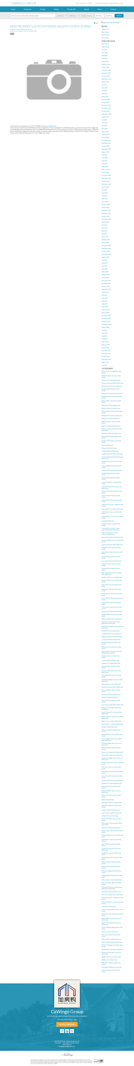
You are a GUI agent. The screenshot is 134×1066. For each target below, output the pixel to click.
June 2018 (105, 333)
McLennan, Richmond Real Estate (111, 694)
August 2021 (105, 222)
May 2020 (104, 266)
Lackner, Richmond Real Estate (110, 660)
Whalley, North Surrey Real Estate (111, 957)
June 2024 (105, 123)
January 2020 (105, 277)
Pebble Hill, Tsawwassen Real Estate (112, 755)
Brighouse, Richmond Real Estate (111, 426)
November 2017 (106, 353)
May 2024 (104, 125)
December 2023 (106, 140)
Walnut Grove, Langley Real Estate (111, 939)
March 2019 (105, 307)
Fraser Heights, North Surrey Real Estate (26, 31)
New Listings (105, 32)
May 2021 (104, 231)
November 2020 (106, 248)
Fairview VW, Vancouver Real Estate (112, 577)
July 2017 (104, 365)
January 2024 (105, 137)
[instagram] (72, 1031)
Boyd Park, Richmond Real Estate (111, 405)
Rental (86, 9)
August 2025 (105, 82)
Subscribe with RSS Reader (111, 22)
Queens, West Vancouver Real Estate (112, 780)
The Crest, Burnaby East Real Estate (112, 894)
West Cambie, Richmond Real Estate (112, 942)
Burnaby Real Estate (107, 445)
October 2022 (106, 181)
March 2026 (105, 61)
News (100, 9)
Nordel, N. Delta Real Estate (109, 727)
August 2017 (105, 362)
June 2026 (105, 52)
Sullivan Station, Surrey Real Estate (112, 880)
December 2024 (106, 105)
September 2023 (106, 149)
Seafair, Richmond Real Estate (110, 816)
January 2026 (105, 67)
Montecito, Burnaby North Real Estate (112, 704)
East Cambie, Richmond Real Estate (112, 561)
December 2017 (106, 350)
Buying (42, 9)
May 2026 (104, 55)
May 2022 (104, 196)
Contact (113, 9)
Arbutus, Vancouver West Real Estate (112, 383)
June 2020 (105, 263)
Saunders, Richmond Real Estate (111, 810)
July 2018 (104, 330)
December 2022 (106, 175)
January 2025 (105, 102)
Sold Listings (105, 38)
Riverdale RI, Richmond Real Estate (112, 802)
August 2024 (105, 117)
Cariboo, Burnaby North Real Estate (112, 470)
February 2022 (106, 204)
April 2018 (104, 339)
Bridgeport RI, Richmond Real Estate (112, 415)
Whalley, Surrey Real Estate (109, 960)
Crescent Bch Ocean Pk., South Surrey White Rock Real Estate (111, 529)
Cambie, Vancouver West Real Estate (112, 454)
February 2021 (106, 239)
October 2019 (106, 286)
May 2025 (104, 90)
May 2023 (104, 160)
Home (13, 9)
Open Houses (106, 35)
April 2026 (104, 58)
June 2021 (105, 228)
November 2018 (106, 318)
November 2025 (106, 73)
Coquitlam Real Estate (108, 521)
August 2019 (105, 292)
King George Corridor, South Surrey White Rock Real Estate (112, 652)
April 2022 (104, 198)
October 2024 (106, 111)
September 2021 (106, 219)
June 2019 (105, 298)
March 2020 (105, 272)
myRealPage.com (67, 1055)
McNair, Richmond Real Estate (110, 697)
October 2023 (106, 146)
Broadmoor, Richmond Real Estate (111, 433)
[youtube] (67, 1031)
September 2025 (106, 79)
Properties (28, 9)
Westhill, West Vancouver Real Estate (112, 949)
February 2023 (106, 169)
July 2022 (104, 190)
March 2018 (105, 342)
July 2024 (104, 120)
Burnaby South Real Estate (109, 448)
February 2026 (106, 64)
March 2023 (105, 166)
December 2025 (106, 70)
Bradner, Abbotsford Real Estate (111, 408)
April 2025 (104, 93)
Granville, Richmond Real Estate (111, 631)
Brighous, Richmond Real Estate (111, 418)
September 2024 (106, 114)
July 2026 (104, 49)
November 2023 (106, 143)
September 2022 (106, 184)
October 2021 (106, 216)
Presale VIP (71, 9)
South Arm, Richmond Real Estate (111, 827)
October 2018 (106, 321)
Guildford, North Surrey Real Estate (112, 633)
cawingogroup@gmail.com (109, 3)
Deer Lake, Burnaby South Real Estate (112, 537)
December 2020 (106, 245)
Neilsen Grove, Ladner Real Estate (111, 721)
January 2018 (105, 347)
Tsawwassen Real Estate (109, 906)
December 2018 (106, 315)
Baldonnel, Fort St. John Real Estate (112, 386)
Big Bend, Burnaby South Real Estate (112, 393)
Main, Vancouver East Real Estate (111, 684)
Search (119, 15)
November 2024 (106, 108)
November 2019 (106, 283)
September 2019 (106, 289)
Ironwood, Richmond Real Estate (111, 639)
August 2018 (105, 327)
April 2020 (104, 269)
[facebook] (62, 1031)
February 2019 (106, 309)
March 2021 (105, 236)
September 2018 (106, 324)
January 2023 (105, 172)
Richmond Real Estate (108, 799)
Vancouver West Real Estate (110, 932)
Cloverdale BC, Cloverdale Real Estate (112, 509)
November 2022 (106, 178)
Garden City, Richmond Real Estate (112, 611)
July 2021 (104, 225)
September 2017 (106, 359)
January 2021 (105, 242)
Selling (56, 9)
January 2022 (105, 207)
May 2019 (104, 301)
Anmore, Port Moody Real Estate (111, 380)
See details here (51, 126)
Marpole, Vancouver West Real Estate (112, 687)
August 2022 (105, 187)
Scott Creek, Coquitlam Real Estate (112, 813)
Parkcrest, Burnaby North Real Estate (112, 752)
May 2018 (104, 336)
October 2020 (106, 251)
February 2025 (106, 99)
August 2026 (105, 47)
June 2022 (105, 193)
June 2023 (105, 158)
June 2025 (105, 87)
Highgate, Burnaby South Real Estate (112, 636)
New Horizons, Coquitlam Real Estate (112, 724)
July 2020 (104, 260)
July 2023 (104, 155)
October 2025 (106, 76)
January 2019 (105, 312)
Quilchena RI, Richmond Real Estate (112, 783)
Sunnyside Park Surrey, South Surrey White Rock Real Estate (112, 888)
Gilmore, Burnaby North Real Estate (112, 619)
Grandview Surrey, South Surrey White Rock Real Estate (111, 622)
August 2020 (105, 257)
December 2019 (106, 280)
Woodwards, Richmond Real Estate (112, 967)
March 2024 (105, 131)
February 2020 (106, 274)
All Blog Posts (106, 29)
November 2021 (106, 213)
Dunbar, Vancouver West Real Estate (112, 544)
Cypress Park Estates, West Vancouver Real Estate (110, 533)
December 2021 (106, 210)
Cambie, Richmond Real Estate (110, 451)
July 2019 (104, 295)
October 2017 (106, 356)
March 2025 (105, 96)
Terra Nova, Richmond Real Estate (111, 891)
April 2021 (104, 234)
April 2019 (104, 304)
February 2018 (106, 345)
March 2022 (105, 201)
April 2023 (104, 163)
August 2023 (105, 152)
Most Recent (105, 44)
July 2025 (104, 85)
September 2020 (106, 254)
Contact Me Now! (67, 1024)
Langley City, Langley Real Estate (111, 663)
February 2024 (106, 134)
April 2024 (104, 128)
